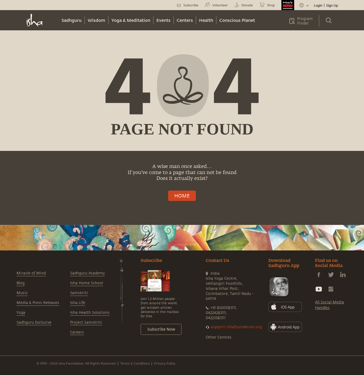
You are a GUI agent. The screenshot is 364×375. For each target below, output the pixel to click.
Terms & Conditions (135, 363)
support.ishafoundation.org (236, 327)
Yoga (21, 313)
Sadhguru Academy (87, 273)
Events (163, 20)
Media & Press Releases (38, 303)
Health (206, 20)
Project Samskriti (86, 322)
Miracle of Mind (31, 273)
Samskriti (79, 293)
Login (318, 5)
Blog (21, 283)
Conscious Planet (237, 20)
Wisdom (96, 20)
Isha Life (77, 303)
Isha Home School (86, 283)
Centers (185, 20)
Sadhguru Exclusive (34, 322)
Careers (77, 332)
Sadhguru (72, 20)
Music (22, 293)
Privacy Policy (164, 363)
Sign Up (332, 5)
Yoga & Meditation (130, 20)
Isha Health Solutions (90, 313)
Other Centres (219, 337)
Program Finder (305, 21)
